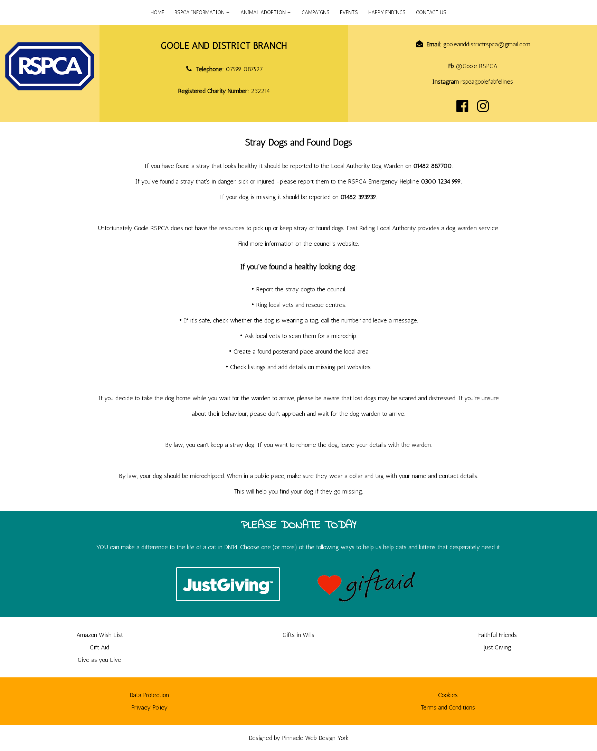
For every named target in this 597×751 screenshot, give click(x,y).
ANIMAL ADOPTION (263, 12)
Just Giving (497, 647)
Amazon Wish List (99, 635)
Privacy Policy (149, 707)
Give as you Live (99, 660)
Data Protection (149, 695)
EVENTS (349, 12)
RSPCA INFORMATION (199, 12)
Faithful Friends (497, 635)
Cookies (448, 695)
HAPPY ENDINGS (387, 12)
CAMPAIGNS (316, 12)
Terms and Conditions (447, 707)
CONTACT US (431, 12)
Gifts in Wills (298, 635)
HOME (157, 12)
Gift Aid (99, 647)
